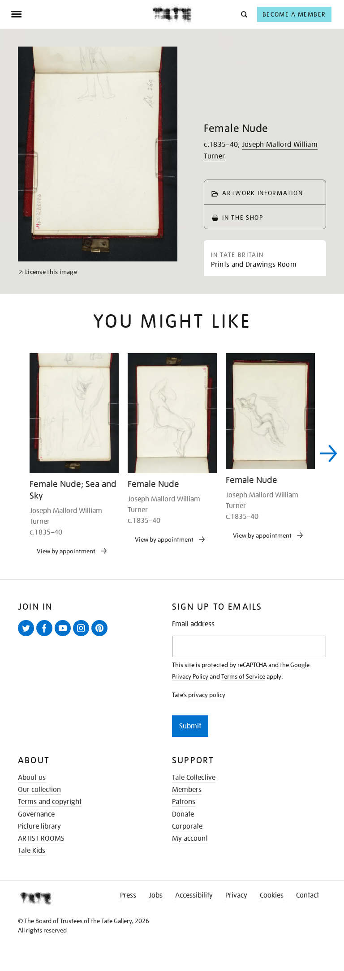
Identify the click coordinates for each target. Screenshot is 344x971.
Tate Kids (31, 850)
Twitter (28, 635)
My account (190, 838)
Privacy (236, 895)
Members (187, 789)
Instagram (83, 635)
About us (32, 777)
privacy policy (206, 695)
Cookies (272, 895)
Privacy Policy (190, 676)
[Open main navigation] (81, 14)
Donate (183, 814)
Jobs (156, 895)
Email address (193, 624)
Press (128, 895)
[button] (243, 14)
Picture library (39, 826)
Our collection (39, 789)
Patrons (183, 801)
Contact (307, 895)
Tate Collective (193, 777)
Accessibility (194, 895)
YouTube (64, 635)
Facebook (46, 635)
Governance (36, 814)
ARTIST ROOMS (41, 838)
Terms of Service (243, 676)
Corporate (187, 826)
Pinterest (101, 635)
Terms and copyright (50, 801)
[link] (47, 272)
